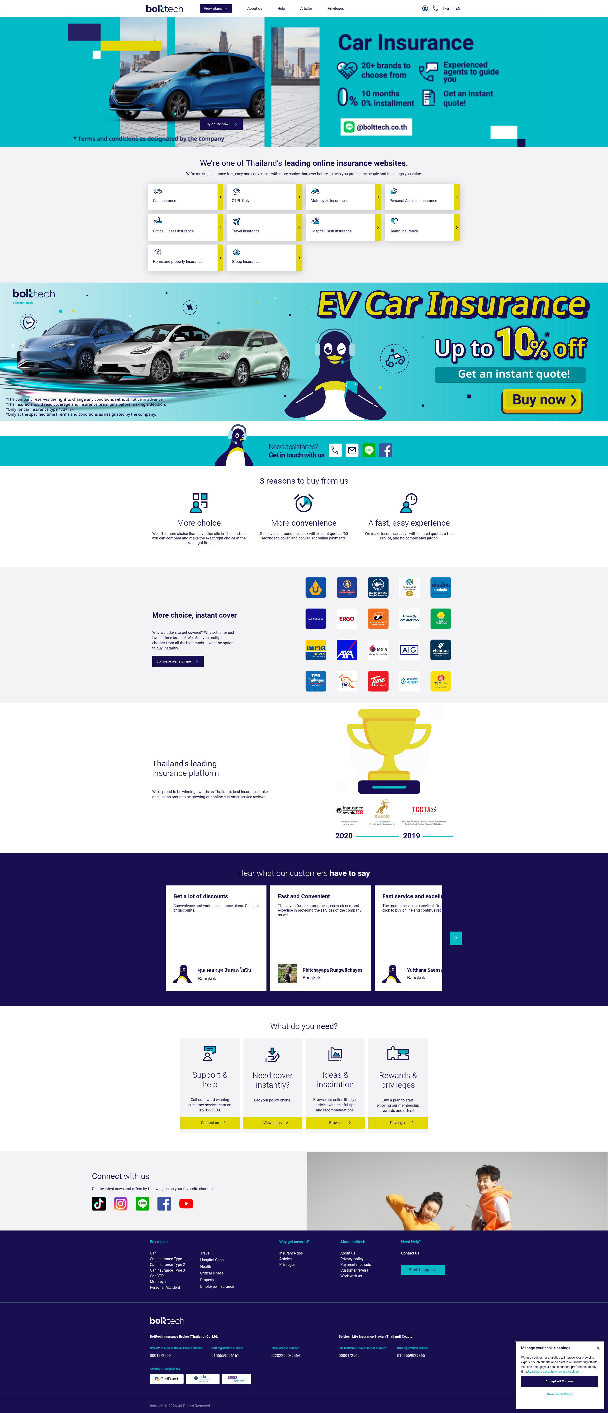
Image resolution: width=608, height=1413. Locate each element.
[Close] (598, 1348)
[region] (559, 1375)
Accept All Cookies (560, 1381)
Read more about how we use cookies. (554, 1371)
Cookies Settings (559, 1394)
